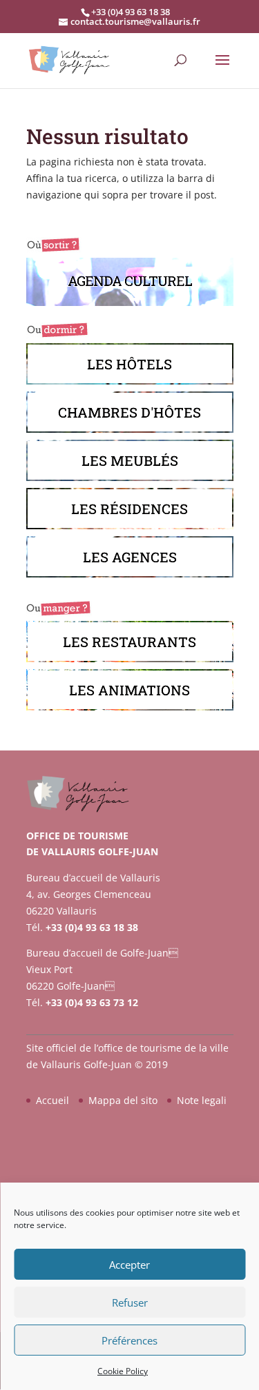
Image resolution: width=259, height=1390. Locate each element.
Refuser (130, 1302)
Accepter (129, 1264)
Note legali (202, 1100)
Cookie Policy (122, 1371)
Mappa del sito (122, 1100)
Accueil (52, 1100)
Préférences (129, 1340)
